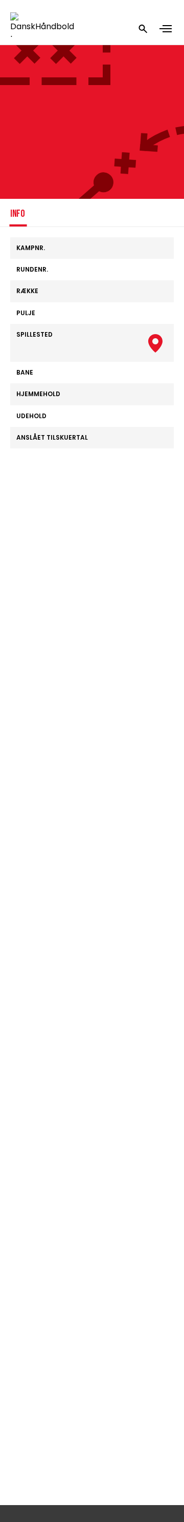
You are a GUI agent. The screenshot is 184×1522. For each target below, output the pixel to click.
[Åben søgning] (143, 28)
